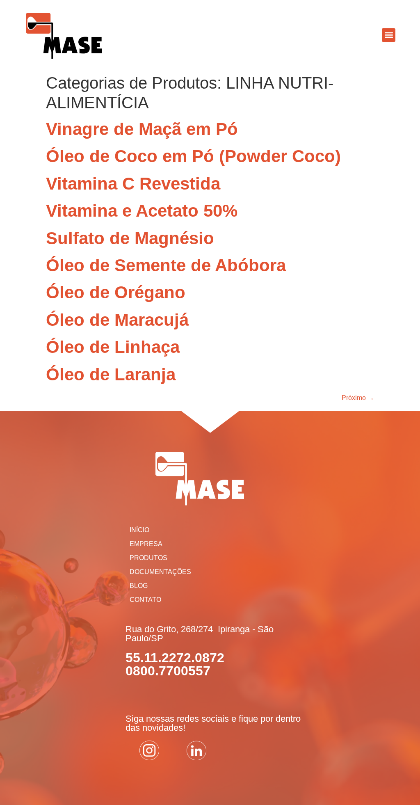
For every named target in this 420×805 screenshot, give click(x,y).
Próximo (358, 397)
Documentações (160, 571)
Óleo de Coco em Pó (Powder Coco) (193, 156)
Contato (145, 599)
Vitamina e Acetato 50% (141, 210)
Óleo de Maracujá (117, 319)
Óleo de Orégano (115, 292)
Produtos (148, 557)
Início (139, 529)
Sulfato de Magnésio (130, 238)
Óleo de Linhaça (113, 347)
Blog (139, 585)
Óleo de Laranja (111, 374)
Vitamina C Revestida (133, 183)
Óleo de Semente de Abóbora (166, 265)
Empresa (146, 543)
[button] (388, 35)
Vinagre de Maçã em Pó (142, 129)
